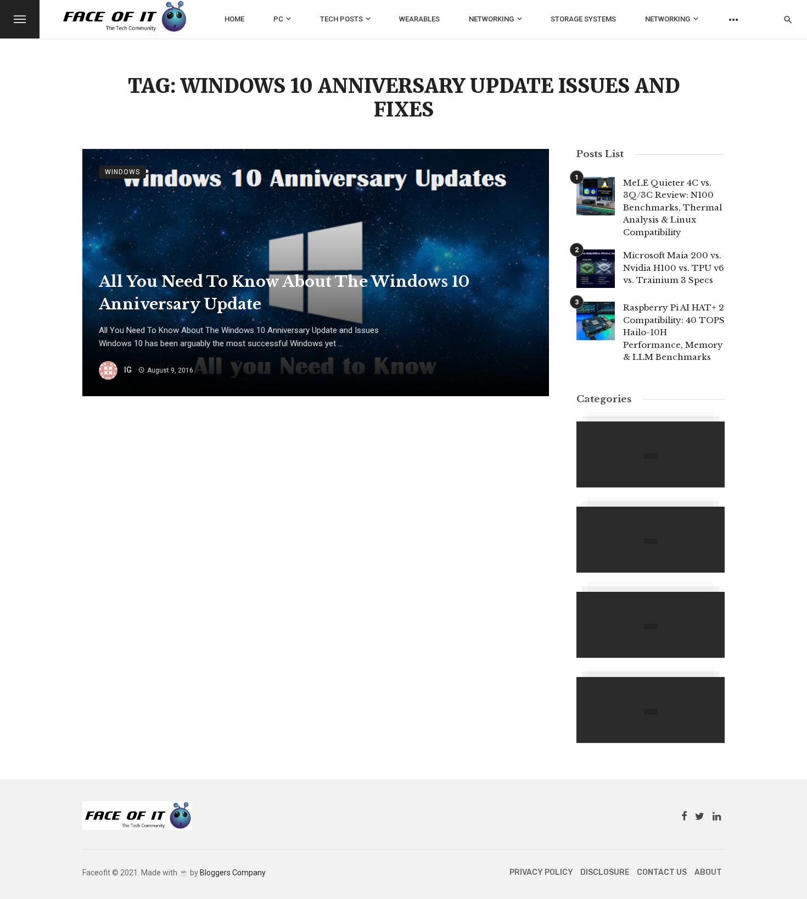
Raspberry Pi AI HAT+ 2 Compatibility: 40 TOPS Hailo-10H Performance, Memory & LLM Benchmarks (674, 332)
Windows (122, 172)
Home (234, 19)
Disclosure (605, 872)
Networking (491, 19)
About (708, 872)
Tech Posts (341, 19)
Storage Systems (583, 19)
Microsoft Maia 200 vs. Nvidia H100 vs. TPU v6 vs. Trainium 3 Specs (673, 267)
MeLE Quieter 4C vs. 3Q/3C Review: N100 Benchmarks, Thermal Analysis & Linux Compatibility (672, 207)
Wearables (419, 19)
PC (278, 19)
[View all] (650, 454)
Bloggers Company (233, 872)
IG (128, 369)
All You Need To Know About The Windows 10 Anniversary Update (284, 292)
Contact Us (662, 872)
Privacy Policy (541, 872)
